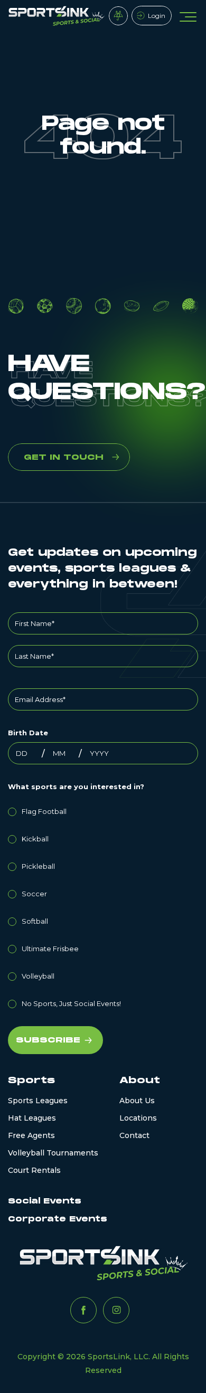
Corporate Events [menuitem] (57, 1219)
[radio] (103, 810)
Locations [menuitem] (138, 1118)
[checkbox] (103, 906)
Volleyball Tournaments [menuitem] (53, 1153)
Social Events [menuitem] (44, 1201)
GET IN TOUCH (64, 457)
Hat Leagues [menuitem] (32, 1118)
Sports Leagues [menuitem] (38, 1100)
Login (156, 16)
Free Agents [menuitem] (31, 1135)
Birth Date (28, 732)
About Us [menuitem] (137, 1100)
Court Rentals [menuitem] (34, 1170)
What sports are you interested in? (76, 786)
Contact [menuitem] (134, 1135)
